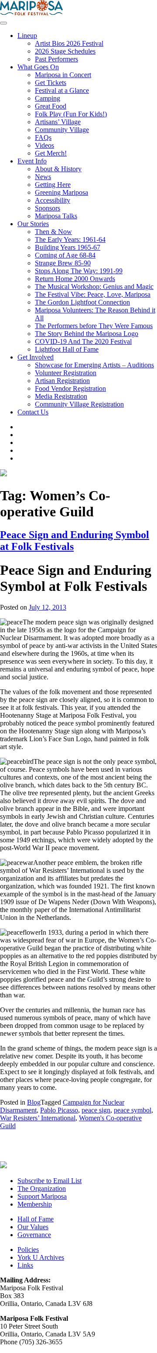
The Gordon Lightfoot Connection (82, 302)
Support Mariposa (42, 1196)
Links (25, 1265)
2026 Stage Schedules (65, 51)
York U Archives (40, 1257)
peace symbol (132, 1110)
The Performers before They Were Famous (94, 325)
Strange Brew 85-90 (63, 263)
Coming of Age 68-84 (65, 255)
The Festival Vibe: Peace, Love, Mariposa (92, 294)
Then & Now (53, 231)
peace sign (96, 1110)
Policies (28, 1249)
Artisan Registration (62, 380)
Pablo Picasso (59, 1110)
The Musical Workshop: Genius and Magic (94, 286)
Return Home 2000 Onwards (75, 278)
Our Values (32, 1227)
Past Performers (56, 59)
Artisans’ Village (58, 121)
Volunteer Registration (65, 372)
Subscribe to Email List (49, 1180)
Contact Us (32, 412)
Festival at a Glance (62, 90)
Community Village (62, 129)
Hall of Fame (35, 1219)
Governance (34, 1234)
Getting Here (53, 184)
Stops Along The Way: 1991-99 (79, 271)
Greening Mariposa (61, 192)
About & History (58, 169)
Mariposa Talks (56, 216)
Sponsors (47, 208)
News (43, 176)
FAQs (43, 137)
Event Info (32, 161)
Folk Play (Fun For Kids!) (71, 114)
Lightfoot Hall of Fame (67, 349)
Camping (47, 98)
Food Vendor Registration (70, 388)
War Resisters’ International (37, 1118)
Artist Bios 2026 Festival (69, 43)
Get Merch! (51, 153)
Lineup (27, 35)
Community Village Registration (79, 404)
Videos (44, 145)
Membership (34, 1204)
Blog (34, 1102)
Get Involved (35, 357)
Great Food (50, 106)
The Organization (41, 1188)
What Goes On (38, 67)
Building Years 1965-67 (67, 247)
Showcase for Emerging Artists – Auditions (94, 365)
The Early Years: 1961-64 (70, 239)
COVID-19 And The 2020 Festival (83, 341)
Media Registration (61, 396)
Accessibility (52, 200)
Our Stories (33, 223)
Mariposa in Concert (63, 74)
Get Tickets (50, 82)
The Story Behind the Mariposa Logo (86, 333)
